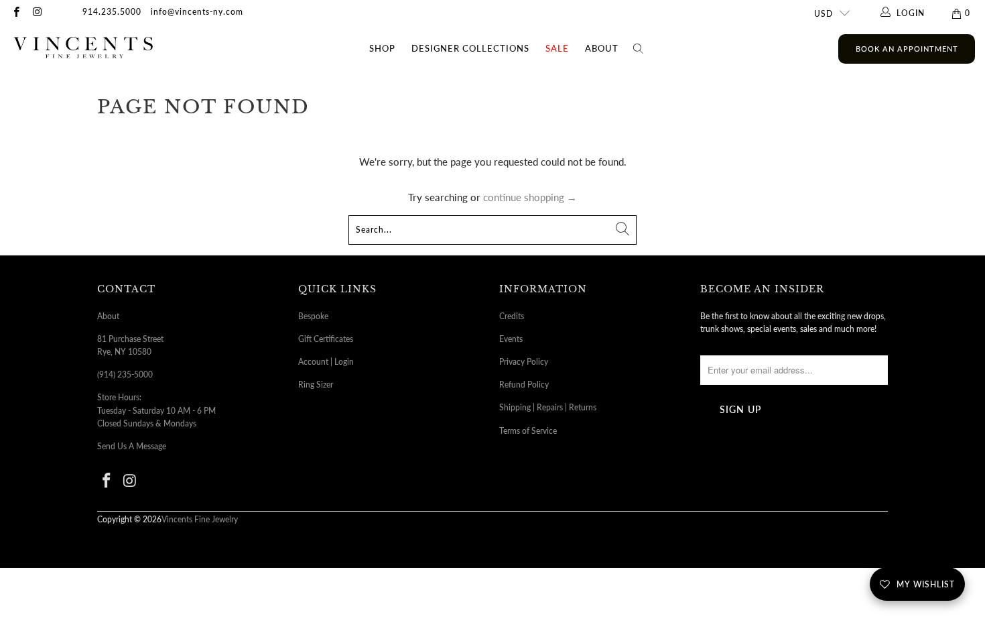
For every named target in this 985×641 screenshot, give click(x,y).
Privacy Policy (523, 362)
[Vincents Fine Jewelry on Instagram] (36, 13)
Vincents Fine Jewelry (199, 519)
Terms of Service (528, 431)
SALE (557, 48)
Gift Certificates (325, 339)
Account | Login (326, 362)
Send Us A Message (131, 446)
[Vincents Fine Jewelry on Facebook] (15, 13)
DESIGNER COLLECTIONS (470, 48)
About (601, 48)
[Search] (638, 49)
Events (511, 339)
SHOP (382, 48)
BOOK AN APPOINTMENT (907, 48)
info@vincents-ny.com (197, 12)
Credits (511, 316)
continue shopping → (530, 197)
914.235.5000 (111, 12)
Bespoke (313, 316)
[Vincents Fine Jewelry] (83, 48)
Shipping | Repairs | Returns (547, 407)
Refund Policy (524, 385)
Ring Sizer (315, 385)
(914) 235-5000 (125, 374)
